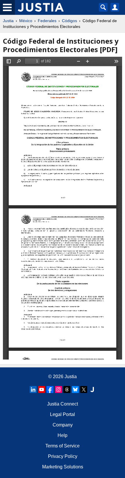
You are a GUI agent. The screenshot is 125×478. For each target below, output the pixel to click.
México (25, 20)
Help (62, 435)
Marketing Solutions (62, 466)
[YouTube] (41, 389)
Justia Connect (62, 403)
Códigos (69, 20)
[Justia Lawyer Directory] (92, 389)
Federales (47, 20)
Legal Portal (62, 414)
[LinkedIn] (33, 389)
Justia (8, 20)
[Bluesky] (75, 389)
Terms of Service (62, 445)
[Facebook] (50, 389)
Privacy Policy (62, 456)
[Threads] (66, 389)
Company (63, 424)
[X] (83, 389)
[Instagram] (58, 389)
